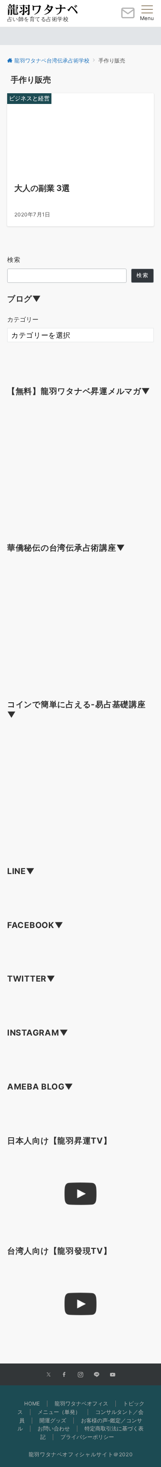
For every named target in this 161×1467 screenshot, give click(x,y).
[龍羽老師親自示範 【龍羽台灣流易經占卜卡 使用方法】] (80, 1304)
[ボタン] (128, 16)
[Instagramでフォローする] (80, 1375)
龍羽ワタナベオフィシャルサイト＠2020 (81, 1454)
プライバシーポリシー (87, 1437)
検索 (14, 259)
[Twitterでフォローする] (48, 1375)
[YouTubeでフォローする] (112, 1375)
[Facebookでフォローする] (64, 1375)
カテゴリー (22, 319)
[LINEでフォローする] (96, 1375)
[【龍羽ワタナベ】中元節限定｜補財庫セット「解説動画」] (80, 1194)
